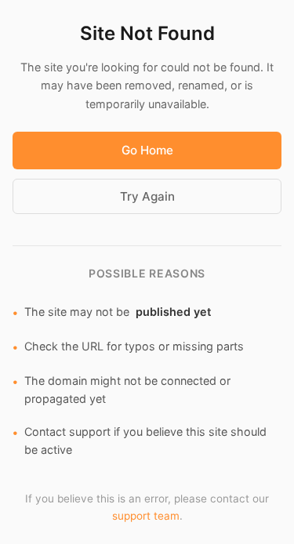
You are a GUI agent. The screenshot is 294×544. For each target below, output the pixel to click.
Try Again (147, 196)
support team (146, 516)
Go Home (147, 150)
